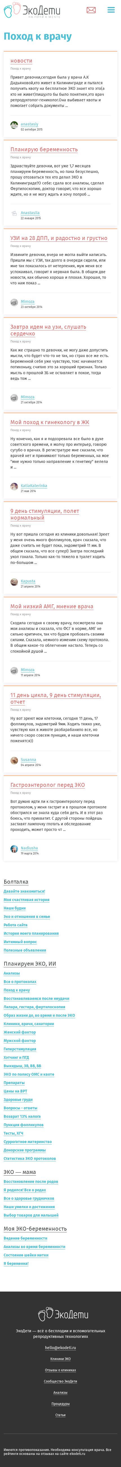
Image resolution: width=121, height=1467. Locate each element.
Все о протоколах (20, 981)
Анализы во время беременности (34, 1246)
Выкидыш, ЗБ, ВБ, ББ (22, 1066)
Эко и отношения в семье (27, 916)
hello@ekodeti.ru (60, 1347)
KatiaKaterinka (34, 485)
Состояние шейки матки (26, 1255)
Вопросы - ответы (20, 1108)
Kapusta (28, 581)
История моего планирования (31, 933)
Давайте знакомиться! (24, 891)
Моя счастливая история (27, 899)
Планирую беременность (44, 149)
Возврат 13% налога (22, 1116)
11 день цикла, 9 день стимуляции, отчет (55, 698)
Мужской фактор (20, 1040)
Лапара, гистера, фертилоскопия (34, 1007)
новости (21, 60)
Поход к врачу (17, 990)
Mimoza (28, 301)
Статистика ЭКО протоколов (30, 1158)
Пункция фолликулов (24, 1125)
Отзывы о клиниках (60, 1370)
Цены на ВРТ (15, 1091)
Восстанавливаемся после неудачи (36, 998)
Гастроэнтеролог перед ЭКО (47, 785)
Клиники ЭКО (60, 1359)
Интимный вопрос (20, 942)
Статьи (60, 1415)
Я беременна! (16, 1263)
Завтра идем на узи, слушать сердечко (48, 330)
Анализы (12, 973)
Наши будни (15, 908)
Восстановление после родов (31, 1181)
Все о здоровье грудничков (29, 1198)
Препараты (14, 1082)
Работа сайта (16, 925)
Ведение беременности (25, 1238)
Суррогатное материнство (28, 1141)
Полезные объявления (25, 950)
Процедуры (60, 1404)
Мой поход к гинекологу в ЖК (49, 422)
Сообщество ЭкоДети (60, 1381)
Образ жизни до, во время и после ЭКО (39, 1015)
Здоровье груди (18, 1099)
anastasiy (29, 124)
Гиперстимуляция (20, 1049)
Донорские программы (25, 1150)
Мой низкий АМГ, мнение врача (51, 606)
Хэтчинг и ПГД (16, 1057)
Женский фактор (20, 1032)
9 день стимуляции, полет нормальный (44, 514)
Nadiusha (29, 848)
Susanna (28, 759)
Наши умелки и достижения (29, 1207)
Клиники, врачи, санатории (29, 1024)
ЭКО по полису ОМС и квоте (29, 1074)
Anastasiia (30, 213)
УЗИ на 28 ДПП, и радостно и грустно (58, 238)
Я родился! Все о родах (25, 1190)
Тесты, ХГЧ (13, 1133)
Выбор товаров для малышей (31, 1215)
